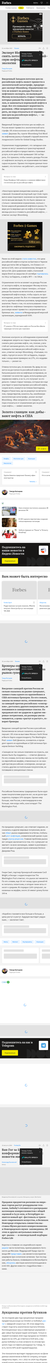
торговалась (42, 273)
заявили (18, 312)
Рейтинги (30, 8)
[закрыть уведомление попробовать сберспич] (40, 55)
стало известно (29, 258)
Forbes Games (14, 8)
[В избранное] (47, 48)
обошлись (11, 1314)
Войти (35, 3)
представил (16, 1305)
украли (5, 1299)
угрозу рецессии (15, 862)
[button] (47, 3)
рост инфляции (13, 859)
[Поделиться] (43, 48)
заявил (5, 133)
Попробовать (26, 65)
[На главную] (6, 3)
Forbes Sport (8, 603)
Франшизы (40, 8)
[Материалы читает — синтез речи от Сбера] (40, 48)
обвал (8, 856)
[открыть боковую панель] (41, 3)
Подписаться (10, 561)
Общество (43, 603)
